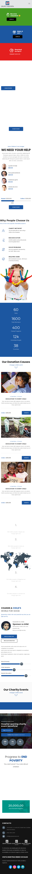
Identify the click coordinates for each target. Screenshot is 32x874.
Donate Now (8, 88)
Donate (26, 412)
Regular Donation (9, 640)
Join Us (11, 19)
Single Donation (9, 636)
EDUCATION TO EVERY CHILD (16, 399)
